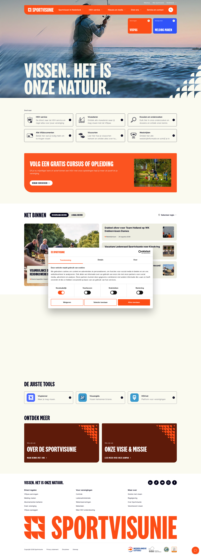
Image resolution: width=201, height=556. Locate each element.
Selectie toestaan (101, 302)
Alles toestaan (134, 302)
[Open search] (170, 9)
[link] (41, 183)
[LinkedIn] (150, 482)
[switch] (87, 292)
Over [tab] (135, 260)
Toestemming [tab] (65, 260)
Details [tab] (100, 260)
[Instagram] (168, 482)
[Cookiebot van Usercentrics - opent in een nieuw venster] (140, 252)
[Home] (41, 10)
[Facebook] (174, 482)
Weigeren (67, 302)
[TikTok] (156, 482)
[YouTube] (162, 482)
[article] (61, 443)
